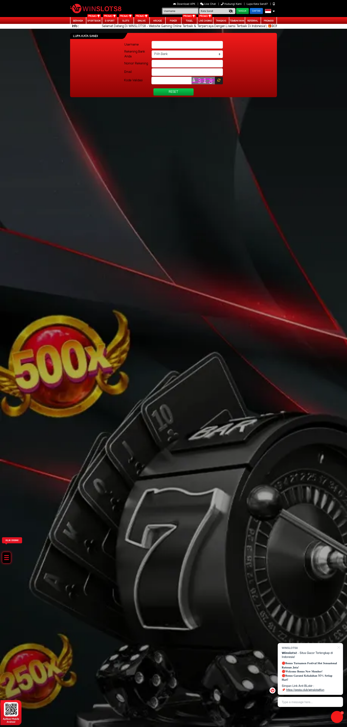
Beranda (78, 20)
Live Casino (205, 20)
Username (131, 45)
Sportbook (94, 20)
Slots (125, 20)
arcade (157, 20)
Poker (173, 20)
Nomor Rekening (136, 63)
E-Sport (110, 20)
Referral (252, 20)
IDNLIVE (142, 20)
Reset (173, 92)
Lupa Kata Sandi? (258, 3)
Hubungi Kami (233, 3)
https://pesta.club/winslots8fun (305, 689)
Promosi (269, 20)
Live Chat (209, 3)
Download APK (186, 3)
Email (128, 72)
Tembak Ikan (237, 20)
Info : (75, 26)
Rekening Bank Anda (134, 54)
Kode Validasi (133, 80)
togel (189, 20)
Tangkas (221, 20)
